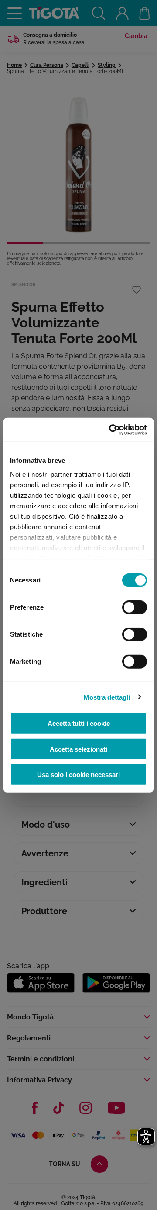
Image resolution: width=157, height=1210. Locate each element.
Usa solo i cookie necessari (78, 774)
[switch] (134, 607)
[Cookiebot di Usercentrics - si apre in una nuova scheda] (111, 429)
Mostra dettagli (107, 696)
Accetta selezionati (78, 748)
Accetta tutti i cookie (79, 723)
